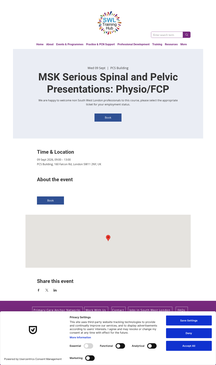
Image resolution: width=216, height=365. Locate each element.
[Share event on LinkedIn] (55, 290)
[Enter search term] (186, 35)
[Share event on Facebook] (38, 290)
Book (108, 117)
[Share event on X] (46, 290)
